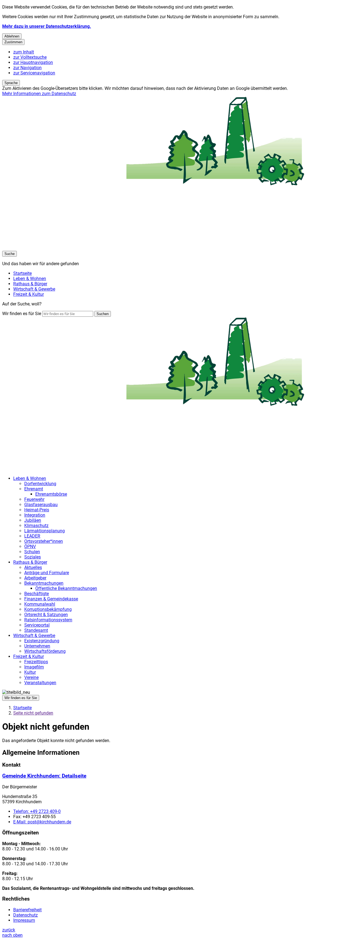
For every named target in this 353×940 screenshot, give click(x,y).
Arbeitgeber (35, 578)
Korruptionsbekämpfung (48, 609)
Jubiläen (32, 520)
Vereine (31, 677)
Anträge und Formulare (46, 572)
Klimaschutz (36, 525)
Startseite (22, 707)
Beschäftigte (36, 593)
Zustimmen (13, 42)
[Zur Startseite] (167, 248)
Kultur (30, 672)
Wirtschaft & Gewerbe (34, 635)
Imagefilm (34, 667)
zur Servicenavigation (34, 73)
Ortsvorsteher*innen (43, 541)
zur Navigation (27, 67)
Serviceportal (37, 625)
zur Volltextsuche (30, 57)
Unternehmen (37, 646)
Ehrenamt (33, 489)
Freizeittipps (36, 661)
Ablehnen (11, 36)
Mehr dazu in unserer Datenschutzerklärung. (46, 26)
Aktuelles (33, 567)
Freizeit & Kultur (28, 656)
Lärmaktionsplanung (44, 530)
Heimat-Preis (36, 509)
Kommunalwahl (39, 604)
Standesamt (36, 630)
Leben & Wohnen (29, 478)
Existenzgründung (41, 640)
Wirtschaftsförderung (45, 651)
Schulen (32, 551)
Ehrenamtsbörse (51, 494)
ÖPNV (30, 546)
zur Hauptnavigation (33, 62)
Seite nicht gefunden (33, 713)
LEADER (32, 536)
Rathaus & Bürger (30, 562)
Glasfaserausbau (41, 504)
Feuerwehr (34, 499)
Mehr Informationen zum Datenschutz (39, 93)
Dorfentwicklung (40, 483)
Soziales (32, 557)
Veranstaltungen (40, 682)
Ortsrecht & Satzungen (46, 614)
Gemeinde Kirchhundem (44, 776)
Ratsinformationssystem (48, 619)
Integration (34, 515)
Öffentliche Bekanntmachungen (66, 588)
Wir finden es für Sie (21, 313)
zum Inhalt (23, 52)
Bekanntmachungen (43, 583)
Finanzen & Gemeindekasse (51, 598)
